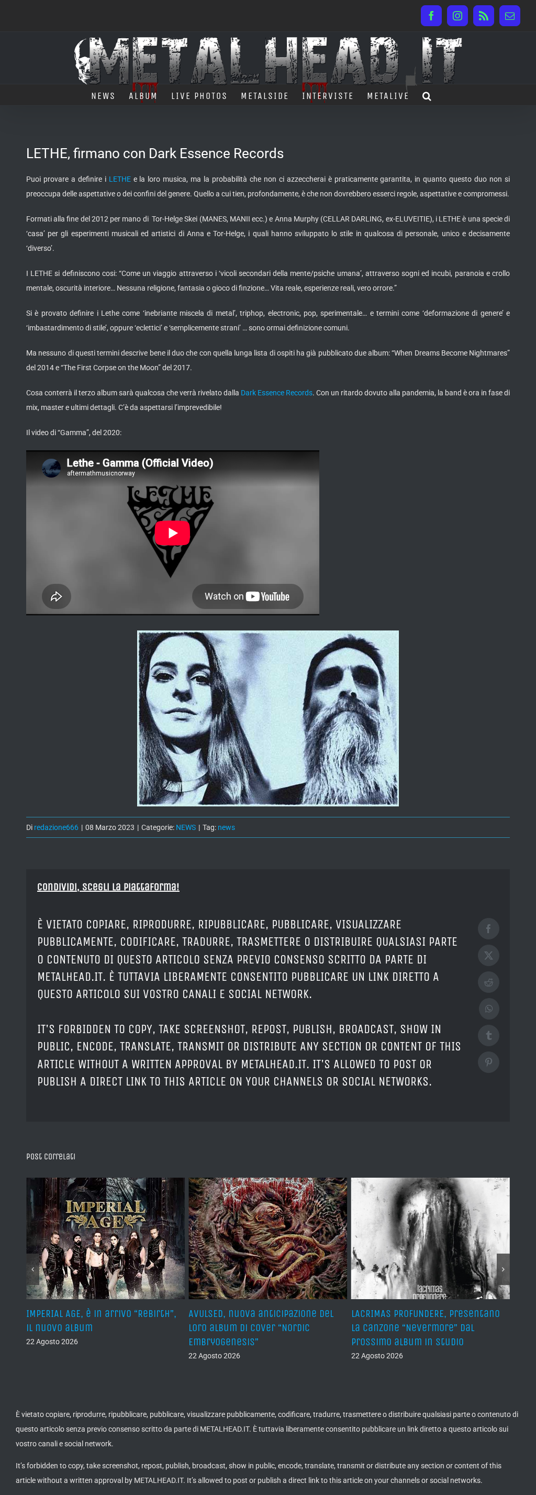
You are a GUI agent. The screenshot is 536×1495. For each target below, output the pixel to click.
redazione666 (56, 827)
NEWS (186, 827)
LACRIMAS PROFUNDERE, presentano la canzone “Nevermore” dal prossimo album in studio (425, 1328)
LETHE (120, 179)
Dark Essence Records (276, 393)
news (226, 827)
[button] (427, 94)
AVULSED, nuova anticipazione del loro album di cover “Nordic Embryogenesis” (260, 1328)
